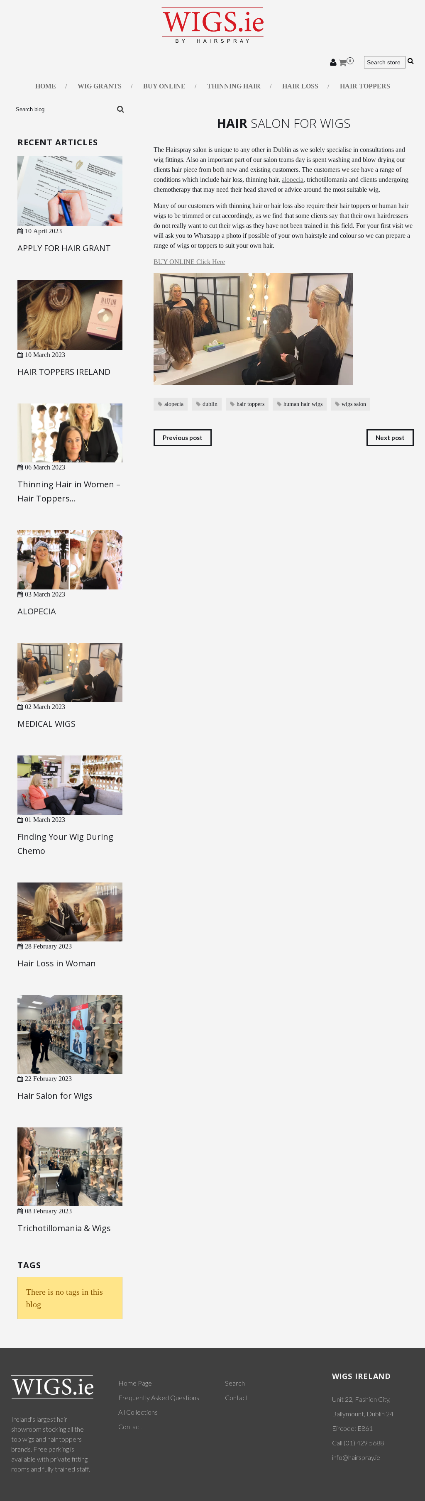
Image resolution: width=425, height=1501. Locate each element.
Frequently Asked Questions (158, 1397)
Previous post (183, 437)
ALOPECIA (36, 611)
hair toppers (250, 404)
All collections (138, 1412)
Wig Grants (100, 86)
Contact (130, 1426)
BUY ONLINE (164, 86)
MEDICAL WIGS (46, 723)
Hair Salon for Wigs (55, 1095)
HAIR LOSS (300, 86)
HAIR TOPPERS (365, 86)
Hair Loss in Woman (56, 963)
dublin (210, 404)
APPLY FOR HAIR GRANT (64, 248)
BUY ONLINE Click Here (189, 261)
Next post (390, 437)
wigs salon (354, 404)
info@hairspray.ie (356, 1457)
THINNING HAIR (234, 86)
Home (45, 86)
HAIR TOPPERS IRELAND (63, 371)
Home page (135, 1383)
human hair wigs (302, 404)
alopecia (292, 179)
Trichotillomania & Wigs (64, 1228)
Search (235, 1383)
